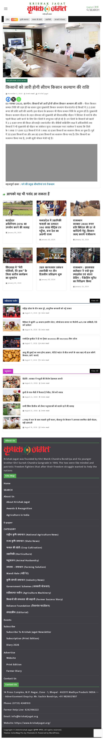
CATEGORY (10, 529)
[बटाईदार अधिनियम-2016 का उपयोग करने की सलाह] (18, 202)
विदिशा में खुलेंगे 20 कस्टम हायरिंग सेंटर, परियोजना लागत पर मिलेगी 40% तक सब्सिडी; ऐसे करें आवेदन (60, 324)
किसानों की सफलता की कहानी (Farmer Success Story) (34, 599)
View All (95, 300)
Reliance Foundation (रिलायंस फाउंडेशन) (28, 606)
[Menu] (6, 9)
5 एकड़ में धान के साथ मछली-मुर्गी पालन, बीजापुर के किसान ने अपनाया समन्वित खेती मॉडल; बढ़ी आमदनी (60, 422)
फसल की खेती (37, 19)
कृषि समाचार (24, 19)
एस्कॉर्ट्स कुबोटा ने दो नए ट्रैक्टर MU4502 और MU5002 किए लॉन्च (50, 339)
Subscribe (9, 627)
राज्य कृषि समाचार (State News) (16, 81)
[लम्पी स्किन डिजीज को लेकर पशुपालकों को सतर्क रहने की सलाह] (11, 409)
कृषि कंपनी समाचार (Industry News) (25, 580)
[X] (13, 99)
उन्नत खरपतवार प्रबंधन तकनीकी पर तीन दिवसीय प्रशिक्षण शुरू (51, 271)
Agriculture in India (18, 515)
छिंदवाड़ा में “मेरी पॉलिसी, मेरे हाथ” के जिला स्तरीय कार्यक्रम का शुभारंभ (16, 272)
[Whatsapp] (18, 99)
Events (8, 620)
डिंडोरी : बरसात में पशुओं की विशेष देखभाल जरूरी (43, 379)
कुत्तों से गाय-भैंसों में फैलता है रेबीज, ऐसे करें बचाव (43, 392)
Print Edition (14, 665)
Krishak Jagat (43, 93)
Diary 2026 (12, 645)
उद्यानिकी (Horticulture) (19, 554)
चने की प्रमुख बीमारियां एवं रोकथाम (37, 184)
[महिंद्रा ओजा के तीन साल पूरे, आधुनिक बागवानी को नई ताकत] (11, 311)
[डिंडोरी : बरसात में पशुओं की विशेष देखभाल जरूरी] (11, 382)
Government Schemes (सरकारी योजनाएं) (28, 587)
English (90, 7)
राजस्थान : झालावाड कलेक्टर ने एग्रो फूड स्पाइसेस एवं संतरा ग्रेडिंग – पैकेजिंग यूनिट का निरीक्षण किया (85, 274)
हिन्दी (96, 7)
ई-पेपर (14, 19)
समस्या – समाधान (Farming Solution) (26, 567)
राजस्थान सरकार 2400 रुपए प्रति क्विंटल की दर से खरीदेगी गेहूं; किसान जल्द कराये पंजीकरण (84, 227)
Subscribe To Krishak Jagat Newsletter (28, 632)
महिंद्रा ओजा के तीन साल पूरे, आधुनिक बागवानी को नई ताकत (47, 308)
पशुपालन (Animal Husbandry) (22, 561)
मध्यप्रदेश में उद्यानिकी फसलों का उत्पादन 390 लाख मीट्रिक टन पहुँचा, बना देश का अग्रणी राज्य (50, 227)
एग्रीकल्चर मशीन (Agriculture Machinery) (28, 593)
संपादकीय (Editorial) (17, 612)
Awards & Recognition (19, 509)
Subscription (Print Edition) (22, 639)
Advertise (9, 653)
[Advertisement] (52, 163)
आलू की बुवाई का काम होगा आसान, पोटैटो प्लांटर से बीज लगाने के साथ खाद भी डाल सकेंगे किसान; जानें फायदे (59, 354)
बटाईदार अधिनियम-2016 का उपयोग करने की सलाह (18, 224)
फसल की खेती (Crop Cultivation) (24, 548)
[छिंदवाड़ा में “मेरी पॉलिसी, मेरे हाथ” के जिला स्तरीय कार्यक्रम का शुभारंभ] (18, 249)
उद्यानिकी (48, 19)
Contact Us (10, 679)
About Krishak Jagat (18, 502)
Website (11, 658)
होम (7, 19)
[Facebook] (8, 99)
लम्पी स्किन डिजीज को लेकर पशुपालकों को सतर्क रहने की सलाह (48, 406)
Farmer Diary (14, 671)
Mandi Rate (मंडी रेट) (17, 574)
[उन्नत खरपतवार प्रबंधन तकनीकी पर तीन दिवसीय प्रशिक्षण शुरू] (51, 249)
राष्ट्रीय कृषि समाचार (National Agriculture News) (32, 535)
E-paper (8, 523)
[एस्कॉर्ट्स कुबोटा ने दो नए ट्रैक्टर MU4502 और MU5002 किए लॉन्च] (11, 342)
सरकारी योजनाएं (60, 19)
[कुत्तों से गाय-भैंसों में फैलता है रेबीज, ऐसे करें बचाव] (11, 395)
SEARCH (8, 490)
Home (7, 484)
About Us (9, 497)
